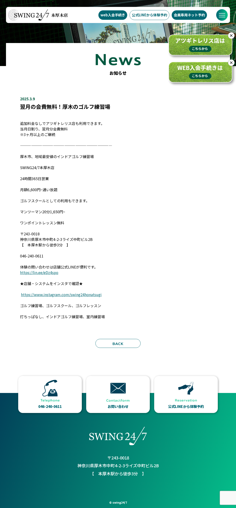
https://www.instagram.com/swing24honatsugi (61, 294)
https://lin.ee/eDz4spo (39, 272)
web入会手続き (112, 14)
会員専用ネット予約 (189, 14)
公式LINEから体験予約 (149, 14)
